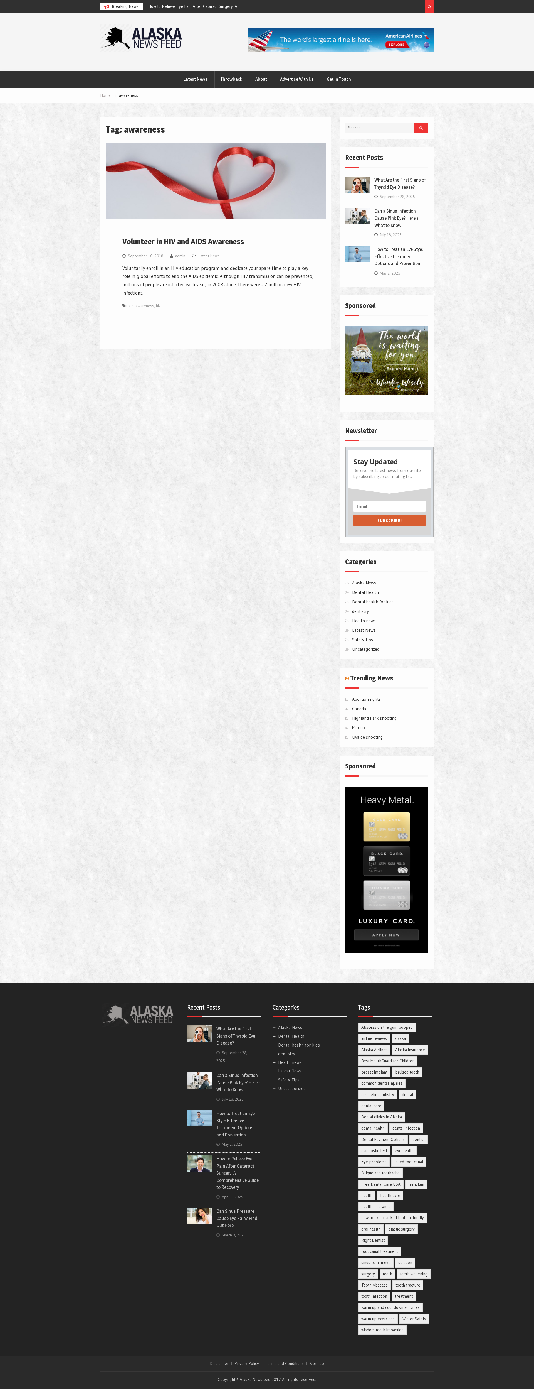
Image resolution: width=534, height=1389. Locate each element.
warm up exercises (378, 1318)
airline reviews (374, 1038)
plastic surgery (401, 1229)
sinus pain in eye (375, 1262)
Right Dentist (373, 1240)
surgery (368, 1274)
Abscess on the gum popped (387, 1027)
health (366, 1195)
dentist (418, 1139)
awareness (145, 305)
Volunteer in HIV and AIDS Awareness (183, 241)
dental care (371, 1105)
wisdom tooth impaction (382, 1329)
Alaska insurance (410, 1049)
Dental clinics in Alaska (381, 1116)
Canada (359, 708)
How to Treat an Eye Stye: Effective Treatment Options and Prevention (398, 256)
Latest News (195, 79)
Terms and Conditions (284, 1363)
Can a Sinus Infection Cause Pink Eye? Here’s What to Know (396, 218)
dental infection (406, 1128)
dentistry (360, 611)
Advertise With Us (297, 79)
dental (407, 1094)
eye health (404, 1150)
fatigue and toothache (380, 1172)
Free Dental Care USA (380, 1184)
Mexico (358, 727)
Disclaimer (219, 1363)
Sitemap (317, 1363)
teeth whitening (413, 1274)
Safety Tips (362, 639)
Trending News (371, 678)
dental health (373, 1128)
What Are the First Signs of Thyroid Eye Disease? (191, 6)
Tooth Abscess (374, 1285)
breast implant (374, 1072)
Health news (364, 620)
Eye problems (374, 1161)
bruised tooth (407, 1072)
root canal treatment (379, 1251)
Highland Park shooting (374, 718)
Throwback (231, 79)
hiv (158, 305)
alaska (400, 1038)
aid (131, 305)
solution (405, 1262)
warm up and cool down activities (390, 1307)
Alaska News (364, 583)
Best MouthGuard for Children (387, 1061)
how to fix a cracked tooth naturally (392, 1217)
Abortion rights (366, 699)
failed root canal (408, 1161)
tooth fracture (407, 1285)
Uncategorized (365, 649)
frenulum (416, 1184)
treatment (404, 1296)
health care (390, 1195)
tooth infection (374, 1296)
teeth (387, 1274)
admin (180, 255)
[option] (198, 6)
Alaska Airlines (374, 1049)
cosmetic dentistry (377, 1094)
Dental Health (365, 592)
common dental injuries (381, 1083)
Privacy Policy (246, 1363)
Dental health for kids (373, 601)
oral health (370, 1229)
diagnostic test (374, 1150)
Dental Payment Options (383, 1139)
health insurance (375, 1206)
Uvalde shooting (367, 737)
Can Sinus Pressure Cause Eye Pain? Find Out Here (236, 1218)
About (261, 79)
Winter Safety (414, 1318)
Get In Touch (339, 79)
